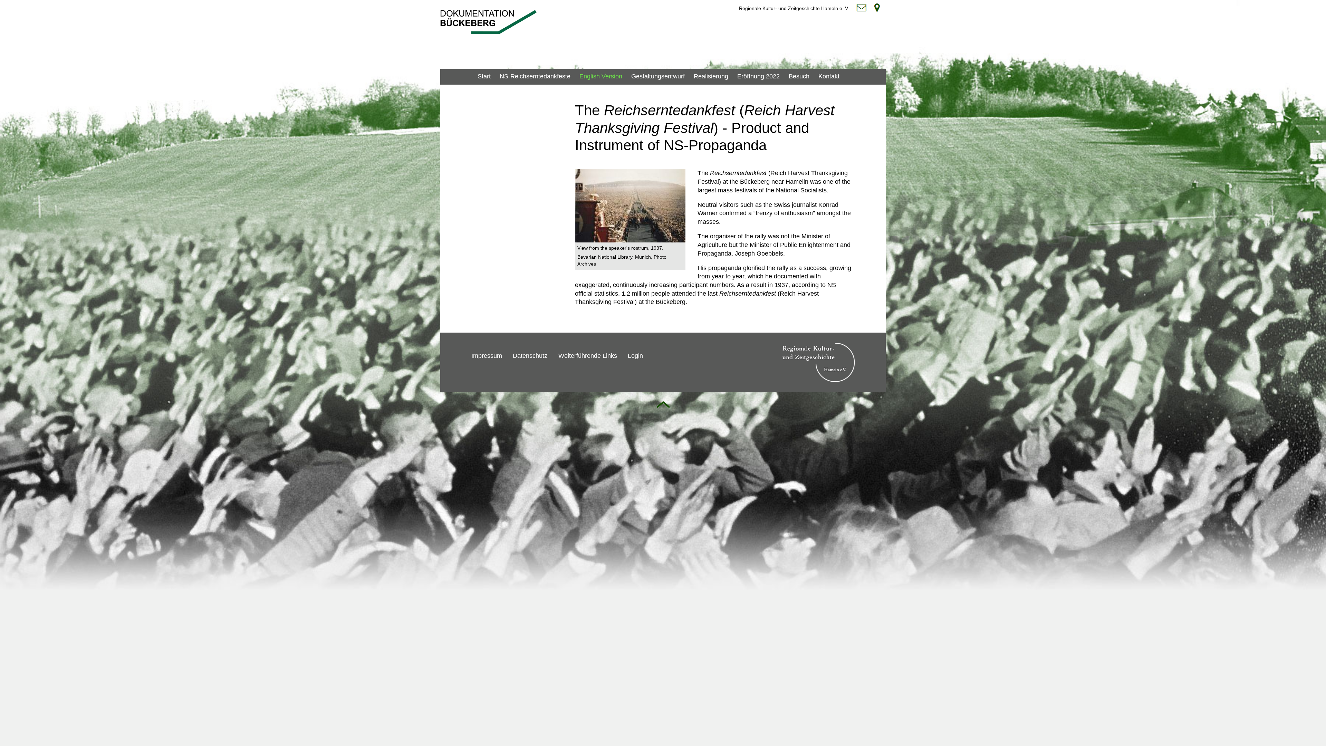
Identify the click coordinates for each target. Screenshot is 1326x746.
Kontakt (828, 76)
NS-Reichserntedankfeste (535, 76)
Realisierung (711, 76)
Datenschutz (530, 355)
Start (484, 76)
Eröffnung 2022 (758, 76)
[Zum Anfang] (663, 404)
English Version (600, 76)
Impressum (486, 355)
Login (635, 355)
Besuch (799, 76)
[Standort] (879, 7)
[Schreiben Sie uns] (863, 7)
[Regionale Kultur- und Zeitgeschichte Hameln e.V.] (818, 378)
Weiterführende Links (587, 355)
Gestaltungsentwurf (658, 76)
